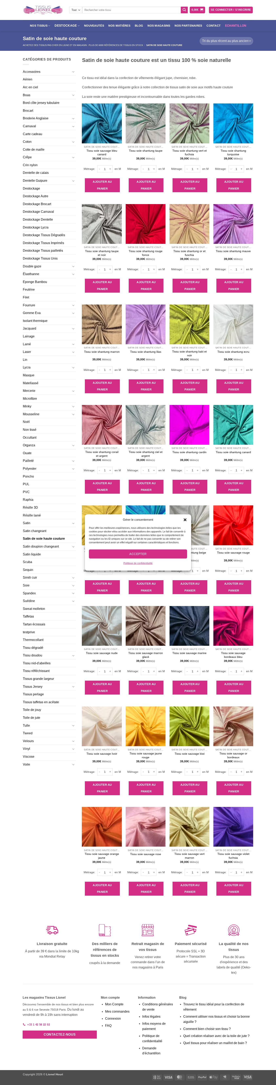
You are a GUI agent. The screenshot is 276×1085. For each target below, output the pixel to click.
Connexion (113, 1018)
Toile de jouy (32, 710)
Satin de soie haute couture (44, 538)
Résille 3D (30, 507)
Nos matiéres (119, 25)
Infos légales (151, 1016)
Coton (27, 141)
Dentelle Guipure (35, 180)
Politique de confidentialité (138, 563)
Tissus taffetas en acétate (41, 702)
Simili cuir (30, 577)
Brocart (28, 110)
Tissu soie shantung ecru (233, 351)
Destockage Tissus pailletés (43, 250)
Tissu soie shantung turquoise (233, 152)
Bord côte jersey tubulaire (41, 102)
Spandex (29, 593)
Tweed (28, 733)
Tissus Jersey (32, 686)
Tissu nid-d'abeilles (37, 663)
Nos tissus (38, 25)
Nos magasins (158, 25)
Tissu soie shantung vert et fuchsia (189, 152)
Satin (26, 523)
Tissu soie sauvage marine (189, 653)
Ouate (27, 453)
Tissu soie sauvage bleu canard (101, 152)
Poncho (28, 476)
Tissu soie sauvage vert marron (189, 855)
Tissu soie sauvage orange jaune (102, 855)
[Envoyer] (184, 10)
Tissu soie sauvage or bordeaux (233, 755)
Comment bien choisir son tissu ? (207, 1029)
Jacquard (29, 328)
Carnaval (29, 126)
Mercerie (29, 390)
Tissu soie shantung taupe (145, 150)
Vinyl (26, 748)
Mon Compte (114, 1004)
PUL (26, 484)
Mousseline (31, 414)
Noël (26, 422)
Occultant (29, 437)
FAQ (108, 1025)
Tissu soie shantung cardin (189, 452)
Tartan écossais (34, 624)
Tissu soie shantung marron (102, 351)
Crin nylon (30, 165)
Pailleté (28, 460)
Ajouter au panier (102, 185)
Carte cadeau (32, 134)
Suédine (29, 601)
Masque (28, 375)
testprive (29, 632)
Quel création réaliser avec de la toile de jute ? (216, 1036)
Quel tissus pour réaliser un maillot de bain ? (215, 1043)
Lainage (29, 336)
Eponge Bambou (35, 282)
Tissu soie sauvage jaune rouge (146, 755)
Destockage (31, 188)
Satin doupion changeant (41, 546)
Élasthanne (31, 274)
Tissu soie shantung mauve (233, 251)
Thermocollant (33, 640)
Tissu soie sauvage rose (145, 854)
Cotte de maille (33, 149)
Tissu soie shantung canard (233, 452)
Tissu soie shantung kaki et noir (189, 353)
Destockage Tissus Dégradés (44, 235)
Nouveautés (94, 25)
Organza (29, 445)
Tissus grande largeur (38, 678)
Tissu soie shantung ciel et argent (145, 453)
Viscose (28, 756)
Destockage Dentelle (38, 219)
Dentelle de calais (36, 172)
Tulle (26, 725)
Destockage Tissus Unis (40, 258)
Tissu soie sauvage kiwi (189, 753)
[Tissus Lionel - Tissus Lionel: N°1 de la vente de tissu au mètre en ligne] (43, 10)
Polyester (29, 468)
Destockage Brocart (37, 204)
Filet (26, 297)
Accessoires (31, 71)
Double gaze (32, 266)
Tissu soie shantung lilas (145, 351)
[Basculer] (73, 71)
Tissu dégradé (33, 647)
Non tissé (29, 429)
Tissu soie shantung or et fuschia (189, 253)
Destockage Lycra (35, 227)
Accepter (138, 554)
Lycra (27, 367)
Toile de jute (31, 717)
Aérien (27, 79)
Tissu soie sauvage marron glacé (145, 654)
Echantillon (235, 25)
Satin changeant (34, 531)
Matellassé (30, 383)
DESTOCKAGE (66, 25)
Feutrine (29, 289)
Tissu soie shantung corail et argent (101, 453)
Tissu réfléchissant (36, 671)
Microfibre (30, 398)
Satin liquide (32, 554)
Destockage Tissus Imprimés (43, 243)
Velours (28, 741)
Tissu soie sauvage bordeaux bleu (233, 654)
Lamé (27, 344)
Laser (27, 352)
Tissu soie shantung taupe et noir (102, 253)
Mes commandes (117, 1011)
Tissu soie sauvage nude (102, 653)
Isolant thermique (35, 320)
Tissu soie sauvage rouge (233, 552)
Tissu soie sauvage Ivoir (101, 753)
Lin (25, 359)
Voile (26, 764)
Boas (26, 95)
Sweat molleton (34, 608)
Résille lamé (32, 515)
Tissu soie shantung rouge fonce (145, 253)
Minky (27, 406)
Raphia (28, 499)
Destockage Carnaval (38, 211)
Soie (26, 585)
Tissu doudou (32, 655)
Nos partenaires (188, 25)
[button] (185, 520)
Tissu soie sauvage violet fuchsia (233, 855)
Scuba (27, 562)
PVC (26, 492)
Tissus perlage (33, 694)
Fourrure (29, 305)
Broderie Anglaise (35, 118)
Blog (139, 25)
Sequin (28, 570)
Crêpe (27, 157)
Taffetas (28, 616)
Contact (213, 25)
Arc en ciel (30, 87)
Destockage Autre (35, 196)
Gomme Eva (32, 313)
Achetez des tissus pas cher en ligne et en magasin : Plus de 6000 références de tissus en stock (83, 45)
